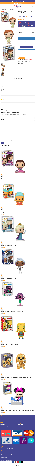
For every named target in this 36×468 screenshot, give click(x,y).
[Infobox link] (8, 417)
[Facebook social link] (14, 3)
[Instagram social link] (16, 3)
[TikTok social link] (21, 3)
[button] (2, 409)
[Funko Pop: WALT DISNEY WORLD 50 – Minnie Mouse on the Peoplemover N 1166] (14, 393)
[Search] (30, 6)
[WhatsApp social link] (19, 3)
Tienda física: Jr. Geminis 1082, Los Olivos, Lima (10, 448)
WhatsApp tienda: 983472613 (7, 446)
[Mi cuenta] (32, 6)
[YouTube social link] (17, 3)
